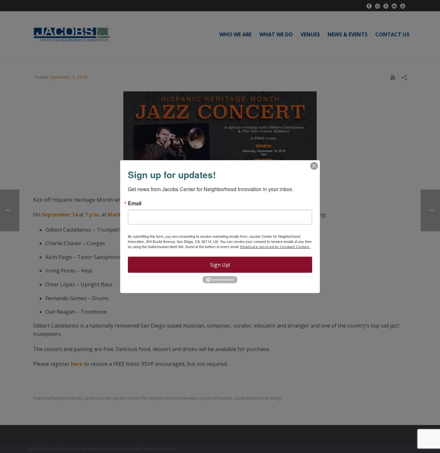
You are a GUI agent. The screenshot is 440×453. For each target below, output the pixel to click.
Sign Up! (220, 264)
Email (134, 203)
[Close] (314, 166)
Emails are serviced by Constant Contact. (275, 246)
